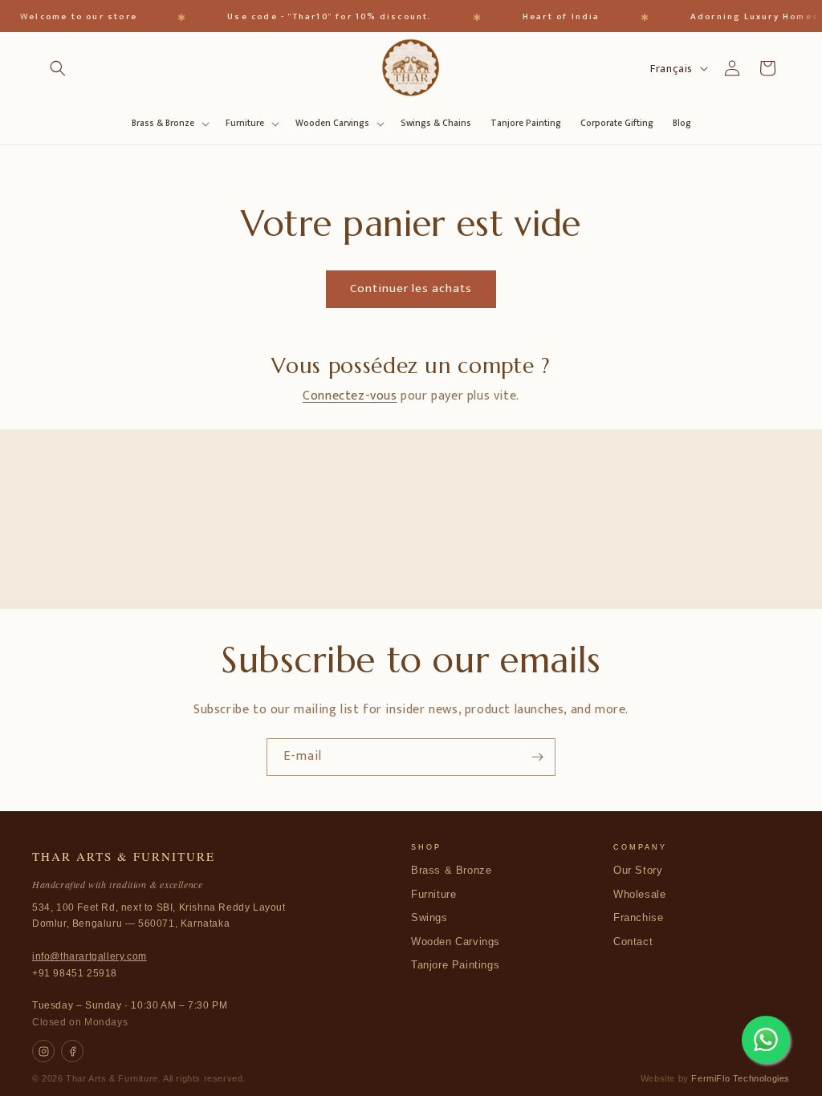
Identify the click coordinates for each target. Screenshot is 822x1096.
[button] (57, 68)
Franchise (638, 917)
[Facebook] (72, 1051)
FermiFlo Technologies (740, 1078)
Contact (633, 942)
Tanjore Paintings (455, 965)
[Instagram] (43, 1051)
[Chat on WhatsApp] (766, 1040)
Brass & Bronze (451, 870)
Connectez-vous (350, 396)
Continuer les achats (411, 288)
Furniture (433, 894)
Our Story (637, 870)
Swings (429, 917)
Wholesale (639, 894)
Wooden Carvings (455, 942)
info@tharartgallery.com (89, 956)
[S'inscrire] (537, 757)
